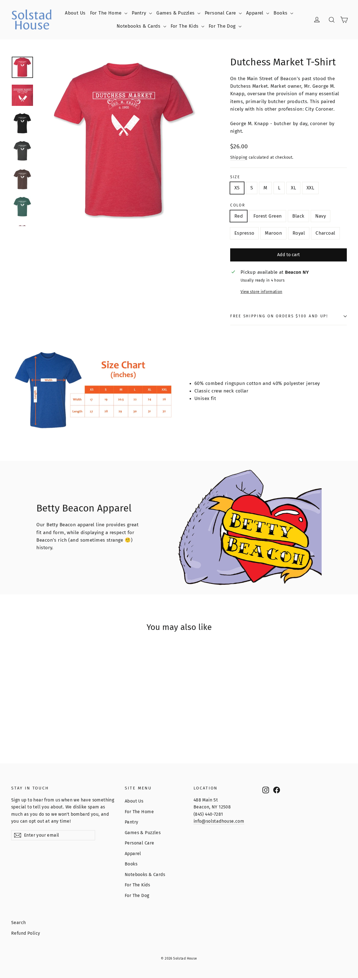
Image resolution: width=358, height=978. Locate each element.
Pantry (140, 13)
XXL (310, 188)
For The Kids (185, 26)
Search (18, 922)
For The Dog (223, 26)
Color (237, 205)
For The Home (106, 13)
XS (237, 188)
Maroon (273, 233)
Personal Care (221, 13)
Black (298, 216)
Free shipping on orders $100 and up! (279, 316)
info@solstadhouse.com (219, 821)
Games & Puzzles (176, 13)
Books (281, 13)
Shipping (238, 157)
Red (238, 216)
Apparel (255, 13)
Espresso (244, 233)
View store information (261, 291)
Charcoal (325, 233)
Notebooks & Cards (139, 26)
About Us (75, 13)
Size (235, 177)
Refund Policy (25, 933)
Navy (320, 216)
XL (293, 188)
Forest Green (267, 216)
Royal (299, 233)
